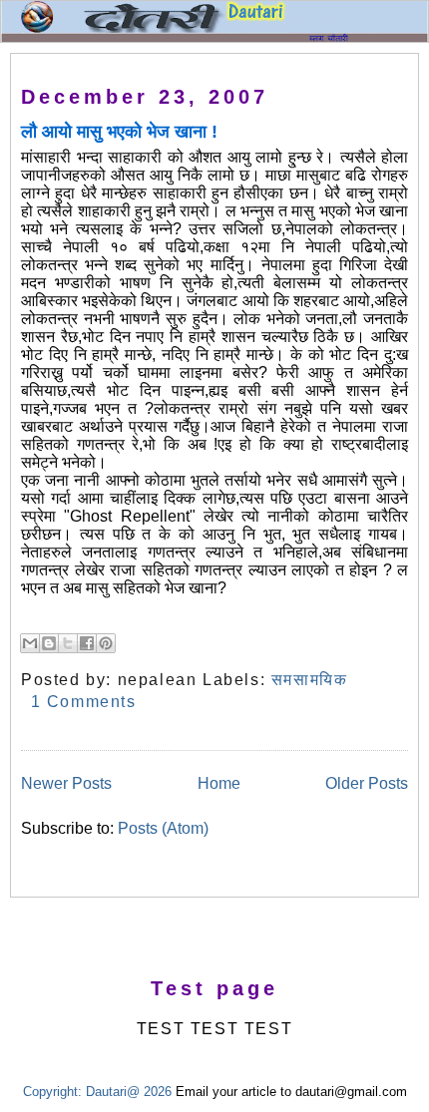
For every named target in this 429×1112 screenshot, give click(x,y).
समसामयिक (309, 679)
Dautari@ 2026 (131, 1091)
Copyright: (52, 1091)
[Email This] (30, 643)
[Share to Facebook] (87, 643)
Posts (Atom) (163, 828)
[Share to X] (68, 643)
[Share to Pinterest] (106, 643)
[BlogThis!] (49, 643)
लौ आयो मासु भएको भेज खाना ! (119, 132)
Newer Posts (66, 783)
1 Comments (84, 701)
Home (219, 783)
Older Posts (366, 783)
